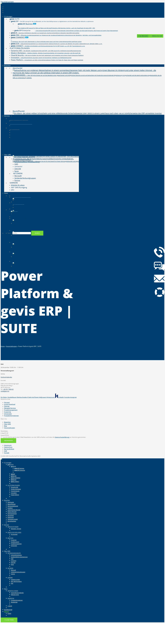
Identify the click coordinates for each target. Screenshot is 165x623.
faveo (12, 564)
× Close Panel (9, 620)
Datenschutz (5, 435)
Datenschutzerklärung (62, 437)
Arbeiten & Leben (15, 579)
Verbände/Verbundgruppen (18, 572)
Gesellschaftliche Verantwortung (19, 557)
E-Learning (13, 540)
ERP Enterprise (19, 470)
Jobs (12, 583)
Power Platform (15, 494)
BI (13, 474)
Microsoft (13, 570)
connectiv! (13, 560)
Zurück (16, 472)
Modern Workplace (16, 489)
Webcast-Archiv (15, 594)
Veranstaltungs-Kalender (17, 592)
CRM (13, 476)
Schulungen (14, 545)
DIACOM (13, 562)
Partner (13, 574)
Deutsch (6, 611)
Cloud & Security (15, 491)
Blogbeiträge (14, 602)
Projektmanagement (16, 543)
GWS (12, 559)
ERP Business (19, 468)
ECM (13, 479)
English (9, 613)
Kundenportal (8, 609)
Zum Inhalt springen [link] (7, 2)
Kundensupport (15, 542)
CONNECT (15, 481)
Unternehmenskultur (16, 555)
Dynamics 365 (14, 487)
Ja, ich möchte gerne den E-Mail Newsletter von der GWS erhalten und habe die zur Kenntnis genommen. (44, 437)
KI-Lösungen (14, 534)
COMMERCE (15, 478)
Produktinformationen (17, 600)
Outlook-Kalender (6, 377)
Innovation (14, 493)
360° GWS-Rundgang (16, 581)
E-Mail (3, 433)
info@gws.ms (5, 391)
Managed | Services (16, 528)
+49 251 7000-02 (8, 389)
